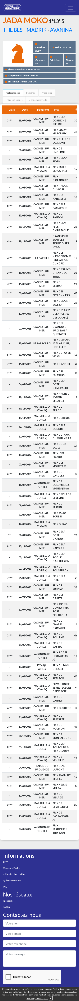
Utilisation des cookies (14, 874)
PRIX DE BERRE (61, 417)
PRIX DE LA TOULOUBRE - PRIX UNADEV (61, 747)
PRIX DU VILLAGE (58, 795)
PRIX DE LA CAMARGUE (60, 206)
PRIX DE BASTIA (57, 645)
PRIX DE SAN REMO (60, 159)
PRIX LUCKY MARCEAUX (60, 131)
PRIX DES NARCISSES (59, 196)
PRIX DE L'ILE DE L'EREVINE (62, 496)
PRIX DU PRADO (57, 408)
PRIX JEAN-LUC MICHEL (62, 777)
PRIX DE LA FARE (59, 578)
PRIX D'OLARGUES (60, 178)
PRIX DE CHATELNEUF (60, 805)
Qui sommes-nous (12, 880)
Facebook (7, 901)
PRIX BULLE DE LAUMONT (61, 141)
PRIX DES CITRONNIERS (61, 293)
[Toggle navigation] (70, 8)
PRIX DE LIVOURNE (59, 150)
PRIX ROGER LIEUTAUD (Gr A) (61, 656)
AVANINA (61, 30)
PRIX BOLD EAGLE (59, 445)
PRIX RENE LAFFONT (59, 767)
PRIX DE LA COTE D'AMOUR (59, 535)
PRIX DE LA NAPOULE (59, 546)
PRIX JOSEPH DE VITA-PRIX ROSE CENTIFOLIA (61, 610)
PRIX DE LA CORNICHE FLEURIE (59, 120)
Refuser (30, 998)
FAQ (5, 886)
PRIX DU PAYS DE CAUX (61, 667)
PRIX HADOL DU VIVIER (60, 187)
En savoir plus (41, 998)
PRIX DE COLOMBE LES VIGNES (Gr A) (61, 485)
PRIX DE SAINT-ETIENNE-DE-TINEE (62, 273)
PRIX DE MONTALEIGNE (62, 736)
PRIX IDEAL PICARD (59, 455)
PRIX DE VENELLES (58, 758)
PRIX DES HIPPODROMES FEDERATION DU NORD (62, 258)
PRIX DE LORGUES (58, 473)
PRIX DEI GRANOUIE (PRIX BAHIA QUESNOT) (60, 329)
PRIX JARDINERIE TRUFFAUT (60, 829)
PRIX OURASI (60, 524)
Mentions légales (11, 868)
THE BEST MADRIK (25, 30)
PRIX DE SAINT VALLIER (61, 302)
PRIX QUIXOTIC (62, 708)
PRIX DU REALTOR (58, 676)
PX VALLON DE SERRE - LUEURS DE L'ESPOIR (62, 687)
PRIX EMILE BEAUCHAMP (60, 169)
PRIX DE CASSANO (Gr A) (61, 816)
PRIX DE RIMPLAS (58, 587)
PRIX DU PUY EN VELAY (62, 354)
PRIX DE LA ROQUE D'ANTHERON (61, 557)
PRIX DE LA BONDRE (59, 427)
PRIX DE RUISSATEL (59, 717)
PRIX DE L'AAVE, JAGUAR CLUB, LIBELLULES (62, 343)
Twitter (6, 907)
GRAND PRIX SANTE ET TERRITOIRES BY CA (61, 242)
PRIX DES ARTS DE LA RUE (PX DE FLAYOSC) (62, 314)
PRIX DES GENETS (58, 596)
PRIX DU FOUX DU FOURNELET (62, 436)
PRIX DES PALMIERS (59, 373)
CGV (5, 862)
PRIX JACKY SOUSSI (60, 514)
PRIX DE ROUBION (59, 726)
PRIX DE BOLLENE (58, 635)
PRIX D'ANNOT (61, 364)
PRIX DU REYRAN (58, 284)
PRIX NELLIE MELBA (60, 786)
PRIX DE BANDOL (58, 215)
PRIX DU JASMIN (57, 505)
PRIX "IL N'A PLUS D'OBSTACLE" (61, 226)
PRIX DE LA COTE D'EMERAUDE (60, 384)
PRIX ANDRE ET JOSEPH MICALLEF (62, 397)
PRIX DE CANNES (58, 698)
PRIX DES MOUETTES (59, 464)
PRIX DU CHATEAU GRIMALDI (59, 624)
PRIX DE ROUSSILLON (60, 568)
